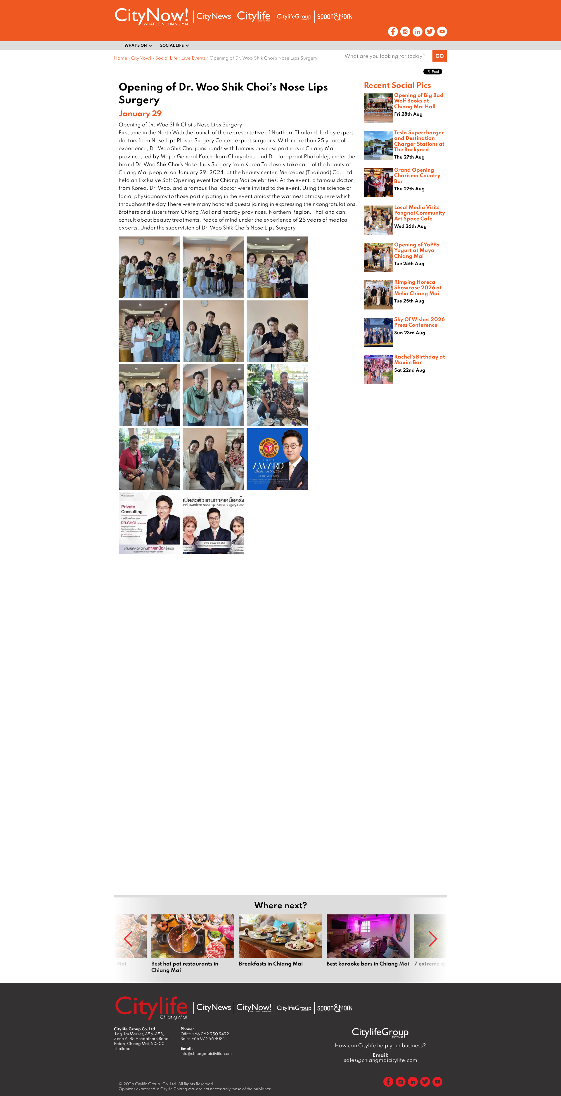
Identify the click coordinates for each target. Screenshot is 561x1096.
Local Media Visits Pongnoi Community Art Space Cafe (419, 212)
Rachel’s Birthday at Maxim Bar (419, 359)
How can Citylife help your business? (380, 1045)
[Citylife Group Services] (294, 16)
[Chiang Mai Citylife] (254, 16)
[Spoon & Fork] (334, 16)
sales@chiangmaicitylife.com (380, 1057)
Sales (203, 1038)
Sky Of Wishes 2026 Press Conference (419, 322)
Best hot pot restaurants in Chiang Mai (192, 943)
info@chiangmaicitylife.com (206, 1053)
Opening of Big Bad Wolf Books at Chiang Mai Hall (419, 100)
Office (205, 1033)
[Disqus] (239, 651)
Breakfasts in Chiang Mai (280, 943)
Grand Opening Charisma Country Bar (417, 175)
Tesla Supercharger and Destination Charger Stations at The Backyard (419, 141)
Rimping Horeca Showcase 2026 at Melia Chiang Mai (418, 287)
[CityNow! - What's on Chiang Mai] (151, 17)
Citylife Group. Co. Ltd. (156, 1083)
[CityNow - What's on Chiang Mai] (254, 1008)
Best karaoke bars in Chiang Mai (368, 943)
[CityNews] (213, 16)
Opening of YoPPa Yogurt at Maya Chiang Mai (417, 250)
